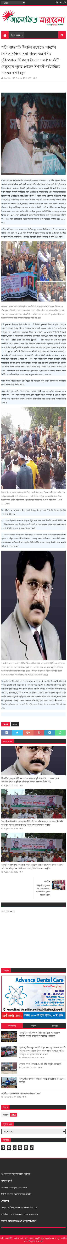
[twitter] (60, 2)
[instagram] (64, 2)
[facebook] (56, 2)
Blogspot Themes (54, 1231)
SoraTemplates (20, 1231)
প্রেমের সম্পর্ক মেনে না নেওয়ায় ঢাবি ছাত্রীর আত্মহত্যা (40, 1064)
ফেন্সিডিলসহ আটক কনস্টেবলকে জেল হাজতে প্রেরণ (21, 1093)
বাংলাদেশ (15, 724)
